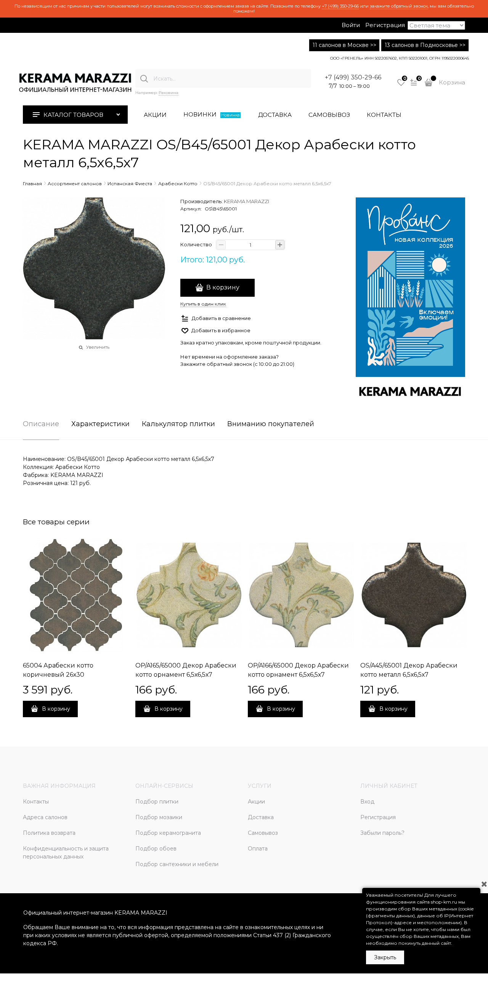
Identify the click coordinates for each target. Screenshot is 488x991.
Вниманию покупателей (270, 424)
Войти (351, 25)
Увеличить (97, 347)
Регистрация (385, 25)
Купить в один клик (203, 304)
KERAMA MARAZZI (246, 201)
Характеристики (100, 424)
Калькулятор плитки (178, 424)
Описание (41, 424)
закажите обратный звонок (399, 6)
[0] (401, 85)
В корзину (222, 287)
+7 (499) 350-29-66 (340, 6)
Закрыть (385, 957)
